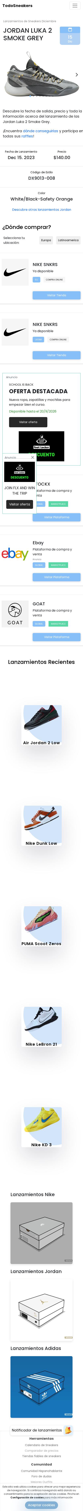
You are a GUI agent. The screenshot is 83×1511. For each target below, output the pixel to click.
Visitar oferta (28, 422)
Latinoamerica (68, 240)
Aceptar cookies (41, 1505)
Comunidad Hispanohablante (41, 1471)
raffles (27, 136)
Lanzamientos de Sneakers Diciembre (29, 21)
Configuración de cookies (27, 1497)
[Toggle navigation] (75, 6)
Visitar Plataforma (56, 517)
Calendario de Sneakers (41, 1445)
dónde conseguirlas (40, 131)
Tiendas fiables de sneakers (41, 1456)
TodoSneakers (17, 5)
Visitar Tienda (56, 295)
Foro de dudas (42, 1476)
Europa (46, 240)
